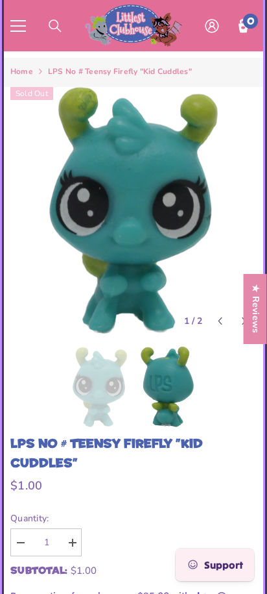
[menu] (18, 26)
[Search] (55, 26)
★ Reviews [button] (256, 309)
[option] (133, 210)
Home (21, 71)
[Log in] (211, 26)
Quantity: (29, 518)
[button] (220, 321)
